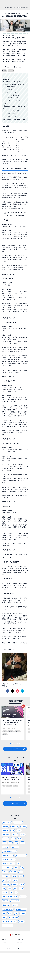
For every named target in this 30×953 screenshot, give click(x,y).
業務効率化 (5, 826)
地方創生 (21, 921)
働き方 (22, 884)
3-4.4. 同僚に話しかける (11, 98)
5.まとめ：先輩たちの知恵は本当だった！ (14, 119)
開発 (4, 888)
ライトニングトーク (21, 909)
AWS (20, 872)
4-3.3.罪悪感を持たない (11, 116)
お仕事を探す (6, 939)
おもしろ (5, 892)
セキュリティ (6, 884)
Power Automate (7, 925)
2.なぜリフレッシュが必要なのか (12, 82)
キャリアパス (15, 826)
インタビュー (6, 876)
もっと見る (15, 749)
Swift (4, 843)
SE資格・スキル (7, 822)
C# (9, 880)
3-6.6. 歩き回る (9, 103)
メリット (15, 834)
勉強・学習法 (6, 834)
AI (18, 863)
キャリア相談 (20, 939)
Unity (9, 913)
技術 (9, 888)
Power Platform (7, 868)
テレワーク (5, 847)
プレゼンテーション (7, 909)
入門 (13, 830)
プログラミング (18, 822)
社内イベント (6, 905)
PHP (10, 843)
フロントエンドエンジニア (9, 851)
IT (16, 892)
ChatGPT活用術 (13, 917)
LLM (16, 913)
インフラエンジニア (21, 855)
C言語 (21, 888)
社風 (4, 913)
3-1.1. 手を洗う (9, 89)
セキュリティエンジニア (8, 863)
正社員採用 (19, 942)
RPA (16, 868)
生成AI (4, 917)
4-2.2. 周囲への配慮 (10, 114)
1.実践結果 (6, 79)
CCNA (20, 876)
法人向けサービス (7, 942)
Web (22, 843)
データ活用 (13, 872)
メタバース (23, 897)
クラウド (5, 872)
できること (5, 830)
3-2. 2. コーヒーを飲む (11, 92)
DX (11, 892)
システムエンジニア (7, 855)
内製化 (14, 876)
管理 (15, 888)
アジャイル (5, 901)
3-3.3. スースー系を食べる (12, 95)
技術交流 (15, 905)
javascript (5, 839)
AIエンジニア (15, 847)
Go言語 (15, 880)
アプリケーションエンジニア (10, 897)
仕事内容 (24, 826)
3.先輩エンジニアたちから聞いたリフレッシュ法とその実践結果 (14, 86)
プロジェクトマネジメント (9, 921)
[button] (10, 743)
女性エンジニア (15, 901)
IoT (22, 868)
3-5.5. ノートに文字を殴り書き (13, 100)
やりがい (15, 884)
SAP (4, 880)
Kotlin (19, 839)
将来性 (19, 830)
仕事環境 (23, 913)
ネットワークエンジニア (9, 859)
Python (23, 834)
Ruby (16, 843)
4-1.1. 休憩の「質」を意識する (13, 111)
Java (13, 839)
